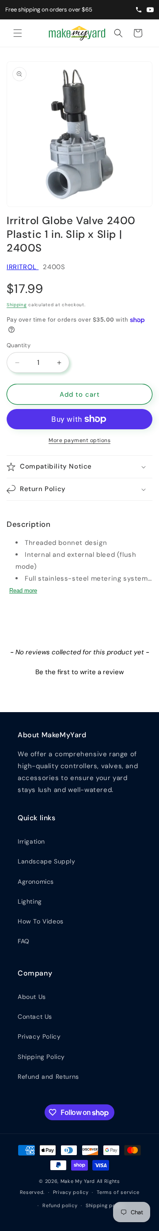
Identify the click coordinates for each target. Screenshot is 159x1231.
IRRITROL (22, 267)
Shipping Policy (41, 1057)
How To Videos (41, 921)
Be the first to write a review (79, 672)
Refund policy (59, 1205)
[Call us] (138, 9)
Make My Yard (78, 1181)
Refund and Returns (48, 1077)
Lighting (30, 901)
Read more (23, 590)
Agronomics (36, 882)
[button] (17, 33)
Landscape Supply (47, 861)
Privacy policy (71, 1192)
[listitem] (150, 9)
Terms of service (118, 1192)
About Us (32, 997)
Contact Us (35, 1017)
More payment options (79, 440)
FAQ (24, 941)
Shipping (17, 305)
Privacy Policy (39, 1036)
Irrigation (31, 841)
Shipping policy (105, 1205)
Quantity (18, 345)
